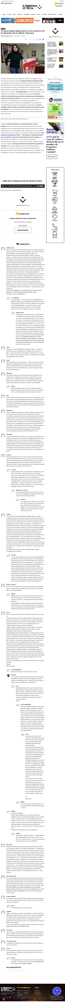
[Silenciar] (38, 186)
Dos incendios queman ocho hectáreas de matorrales (51, 66)
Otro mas (9, 930)
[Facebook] (30, 39)
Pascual (13, 675)
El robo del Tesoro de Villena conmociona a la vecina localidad (52, 59)
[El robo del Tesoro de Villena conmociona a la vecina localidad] (61, 59)
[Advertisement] (23, 167)
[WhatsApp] (37, 39)
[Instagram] (7, 997)
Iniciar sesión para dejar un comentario (16, 970)
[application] (23, 186)
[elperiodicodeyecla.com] (22, 199)
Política (3, 28)
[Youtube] (10, 997)
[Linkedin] (40, 39)
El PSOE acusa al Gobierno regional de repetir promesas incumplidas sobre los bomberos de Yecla (52, 52)
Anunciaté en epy (8, 3)
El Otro (8, 948)
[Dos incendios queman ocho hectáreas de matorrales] (61, 66)
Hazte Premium (23, 225)
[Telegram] (43, 39)
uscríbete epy (60, 3)
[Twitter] (33, 39)
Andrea (8, 514)
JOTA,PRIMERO (16, 670)
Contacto (61, 1)
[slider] (41, 185)
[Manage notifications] (3, 999)
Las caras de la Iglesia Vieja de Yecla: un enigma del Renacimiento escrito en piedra (52, 44)
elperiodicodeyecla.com (6, 36)
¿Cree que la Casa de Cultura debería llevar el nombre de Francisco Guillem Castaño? (54, 144)
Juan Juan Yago (11, 876)
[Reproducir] (3, 186)
